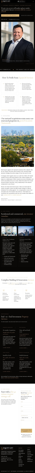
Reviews (29, 453)
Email (22, 406)
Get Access (29, 461)
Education (29, 456)
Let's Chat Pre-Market (10, 15)
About (28, 449)
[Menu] (33, 1)
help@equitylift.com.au (14, 19)
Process (29, 451)
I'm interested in (24, 415)
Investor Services (27, 15)
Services (20, 462)
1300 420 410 (4, 19)
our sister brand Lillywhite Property (10, 377)
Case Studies (30, 454)
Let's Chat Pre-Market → (26, 431)
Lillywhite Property (29, 471)
